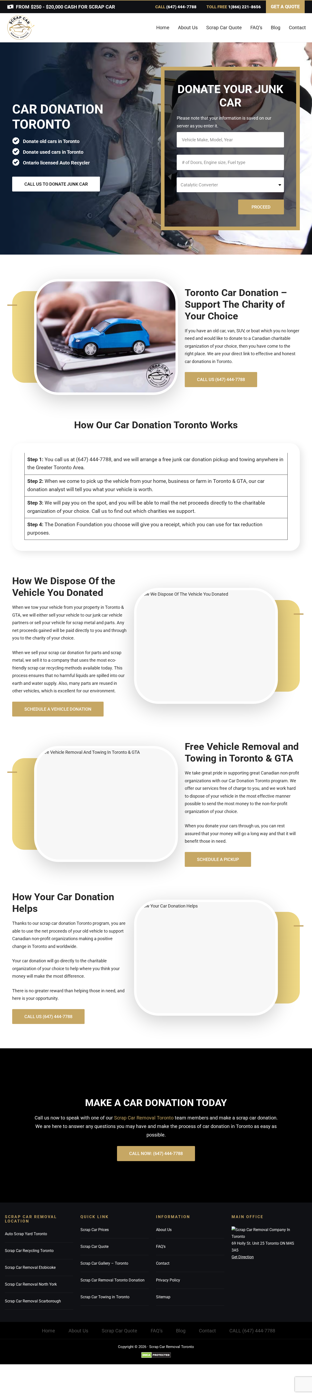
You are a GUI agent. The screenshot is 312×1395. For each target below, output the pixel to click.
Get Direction (243, 1256)
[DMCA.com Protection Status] (156, 1355)
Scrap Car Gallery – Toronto (104, 1263)
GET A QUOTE (285, 7)
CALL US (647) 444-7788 (221, 379)
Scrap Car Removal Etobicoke (30, 1267)
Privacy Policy (168, 1280)
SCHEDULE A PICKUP (218, 859)
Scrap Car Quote (94, 1246)
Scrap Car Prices (94, 1229)
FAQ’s (161, 1246)
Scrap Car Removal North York (31, 1284)
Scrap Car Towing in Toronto (104, 1296)
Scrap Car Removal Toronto (144, 1118)
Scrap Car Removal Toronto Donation (112, 1280)
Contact (162, 1263)
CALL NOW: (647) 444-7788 (156, 1153)
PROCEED (261, 207)
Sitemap (163, 1296)
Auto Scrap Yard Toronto (26, 1234)
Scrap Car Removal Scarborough (33, 1301)
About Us (164, 1229)
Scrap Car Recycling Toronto (29, 1250)
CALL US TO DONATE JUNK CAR (56, 184)
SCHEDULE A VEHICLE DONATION (57, 709)
